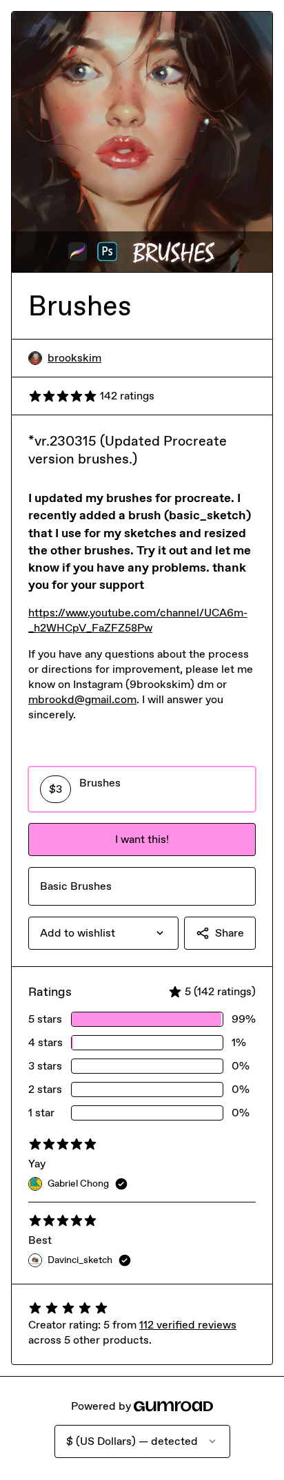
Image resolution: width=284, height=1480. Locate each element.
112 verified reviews (187, 1324)
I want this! (142, 839)
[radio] (142, 789)
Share (229, 932)
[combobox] (103, 933)
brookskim (74, 357)
